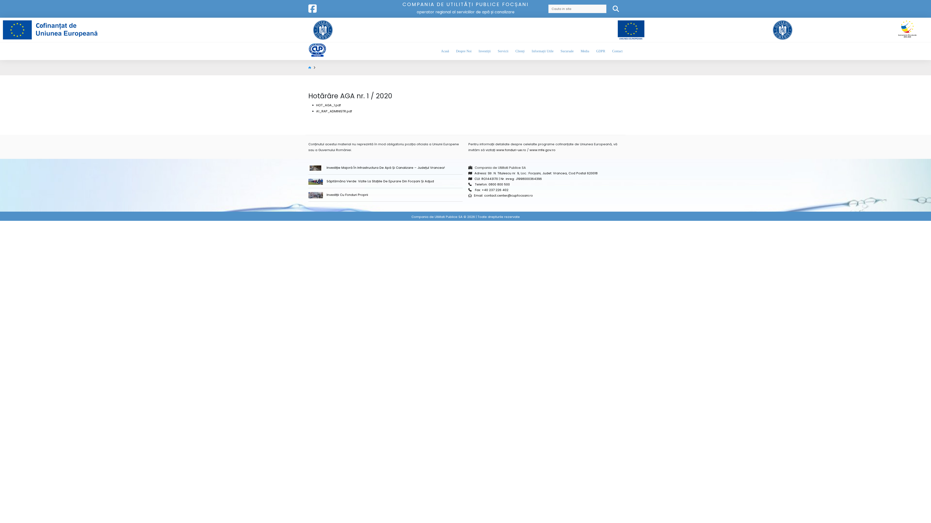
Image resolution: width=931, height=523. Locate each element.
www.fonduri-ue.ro (511, 150)
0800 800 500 (499, 184)
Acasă (445, 51)
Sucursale (567, 51)
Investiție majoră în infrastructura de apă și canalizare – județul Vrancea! (386, 167)
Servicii (503, 51)
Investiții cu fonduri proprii (347, 194)
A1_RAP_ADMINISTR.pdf (334, 111)
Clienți (520, 51)
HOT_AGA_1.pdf (328, 105)
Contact (617, 51)
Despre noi (464, 51)
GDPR (600, 51)
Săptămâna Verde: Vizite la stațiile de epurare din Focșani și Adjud (380, 181)
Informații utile (543, 51)
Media (585, 51)
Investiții (485, 51)
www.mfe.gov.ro (542, 150)
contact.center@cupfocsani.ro (508, 195)
